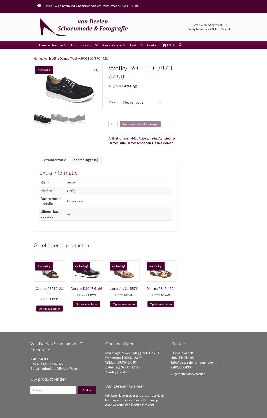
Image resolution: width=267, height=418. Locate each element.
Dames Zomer (162, 143)
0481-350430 (181, 367)
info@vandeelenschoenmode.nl (193, 362)
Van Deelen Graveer (139, 405)
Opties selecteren (49, 308)
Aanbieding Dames (56, 58)
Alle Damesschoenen (135, 143)
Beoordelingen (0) (85, 160)
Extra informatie (54, 160)
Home (38, 58)
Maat (112, 102)
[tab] (53, 160)
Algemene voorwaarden (188, 374)
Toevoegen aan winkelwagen (140, 124)
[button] (65, 45)
